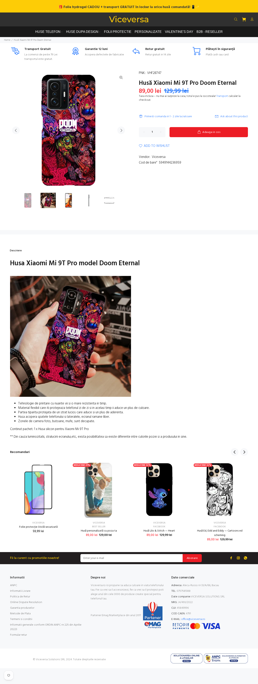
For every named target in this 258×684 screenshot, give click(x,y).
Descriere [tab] (16, 250)
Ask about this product (234, 116)
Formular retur (18, 635)
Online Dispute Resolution (26, 602)
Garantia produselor (22, 608)
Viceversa (158, 157)
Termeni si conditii (21, 619)
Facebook (159, 527)
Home (7, 40)
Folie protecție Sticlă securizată (38, 527)
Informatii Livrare (20, 591)
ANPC (13, 585)
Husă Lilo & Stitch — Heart (159, 531)
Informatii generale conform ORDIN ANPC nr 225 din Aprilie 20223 (45, 627)
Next (121, 130)
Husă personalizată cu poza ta (99, 531)
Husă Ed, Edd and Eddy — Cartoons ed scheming (219, 533)
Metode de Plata (20, 613)
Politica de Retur (20, 596)
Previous (16, 130)
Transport (222, 96)
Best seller (98, 527)
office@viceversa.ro (193, 619)
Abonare (192, 558)
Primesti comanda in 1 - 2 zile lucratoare (168, 116)
